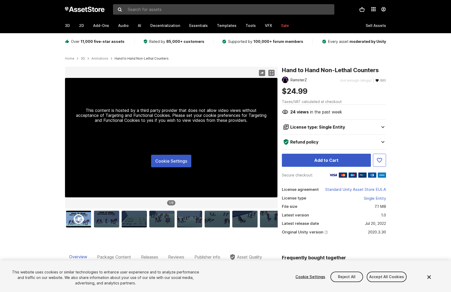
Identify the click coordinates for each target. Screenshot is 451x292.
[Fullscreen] (271, 73)
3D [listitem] (83, 58)
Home (69, 58)
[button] (362, 9)
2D (81, 25)
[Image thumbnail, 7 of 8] (246, 219)
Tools (251, 25)
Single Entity (375, 198)
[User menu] (383, 9)
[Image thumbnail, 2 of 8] (108, 219)
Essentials (198, 25)
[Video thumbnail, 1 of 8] (80, 219)
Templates (226, 25)
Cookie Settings (171, 161)
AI (139, 25)
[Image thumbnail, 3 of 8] (135, 219)
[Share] (262, 73)
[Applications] (373, 9)
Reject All (346, 276)
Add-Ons (101, 25)
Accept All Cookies (386, 276)
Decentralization (165, 25)
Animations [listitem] (99, 58)
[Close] (429, 277)
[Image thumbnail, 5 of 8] (191, 219)
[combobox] (223, 9)
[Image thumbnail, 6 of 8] (218, 219)
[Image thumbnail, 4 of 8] (163, 219)
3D (67, 25)
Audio (123, 25)
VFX (268, 25)
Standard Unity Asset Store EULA (355, 189)
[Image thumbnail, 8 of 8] (274, 219)
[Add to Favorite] (379, 160)
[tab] (78, 257)
